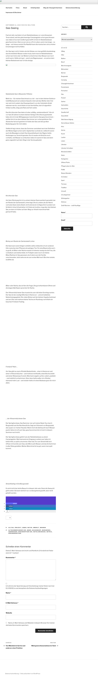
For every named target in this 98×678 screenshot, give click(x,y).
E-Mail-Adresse (12, 603)
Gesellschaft (65, 112)
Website (9, 613)
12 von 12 (64, 47)
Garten (63, 101)
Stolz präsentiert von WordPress (30, 673)
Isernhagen (12, 531)
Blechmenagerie (66, 65)
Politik (63, 169)
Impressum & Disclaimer (13, 12)
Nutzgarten (64, 159)
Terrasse (64, 184)
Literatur (63, 144)
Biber (29, 530)
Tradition (64, 187)
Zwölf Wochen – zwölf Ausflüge (70, 205)
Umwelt (36, 527)
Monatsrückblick (66, 151)
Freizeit (18, 527)
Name (8, 593)
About (25, 8)
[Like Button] (7, 517)
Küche (63, 130)
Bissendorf (36, 530)
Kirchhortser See (25, 531)
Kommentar (11, 557)
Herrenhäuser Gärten (67, 123)
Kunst (63, 134)
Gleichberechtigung (67, 119)
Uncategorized (65, 195)
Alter (62, 55)
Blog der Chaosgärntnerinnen (52, 8)
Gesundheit (64, 116)
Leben (24, 527)
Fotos (17, 8)
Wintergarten (65, 198)
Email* (63, 220)
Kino (62, 126)
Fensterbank (65, 87)
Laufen (63, 137)
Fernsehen (64, 90)
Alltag (11, 527)
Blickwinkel (64, 69)
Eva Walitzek (29, 25)
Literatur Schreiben (67, 148)
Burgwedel (46, 530)
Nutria (49, 531)
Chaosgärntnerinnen (67, 83)
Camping (64, 80)
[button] (11, 503)
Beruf (63, 62)
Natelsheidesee (39, 531)
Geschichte (64, 108)
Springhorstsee (14, 533)
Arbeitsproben (35, 8)
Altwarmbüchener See (17, 530)
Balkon (63, 58)
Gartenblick (64, 105)
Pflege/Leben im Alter (68, 166)
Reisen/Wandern (66, 173)
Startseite (9, 8)
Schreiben (64, 177)
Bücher (63, 73)
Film (62, 94)
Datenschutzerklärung (73, 8)
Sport (63, 180)
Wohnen (43, 527)
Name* (63, 212)
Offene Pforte (65, 162)
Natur (29, 527)
